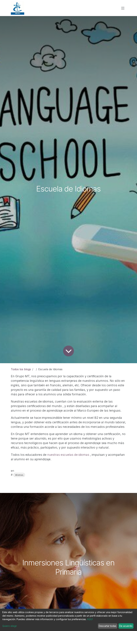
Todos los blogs (21, 369)
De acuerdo (125, 625)
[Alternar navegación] (122, 8)
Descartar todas (107, 625)
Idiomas (19, 475)
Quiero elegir (9, 625)
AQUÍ (90, 619)
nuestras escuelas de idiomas (68, 454)
